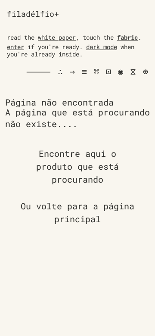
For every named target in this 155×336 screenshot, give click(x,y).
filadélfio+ (33, 14)
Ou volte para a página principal (77, 212)
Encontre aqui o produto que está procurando (77, 166)
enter (15, 47)
